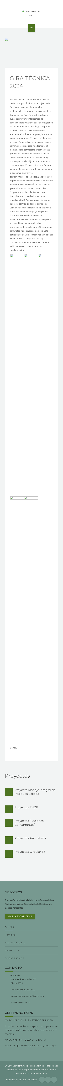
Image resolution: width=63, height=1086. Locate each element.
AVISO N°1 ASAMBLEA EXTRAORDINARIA (29, 1020)
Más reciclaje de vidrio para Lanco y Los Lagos (31, 1045)
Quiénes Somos (14, 958)
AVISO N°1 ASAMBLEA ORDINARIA (25, 1039)
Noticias (10, 935)
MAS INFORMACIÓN (20, 916)
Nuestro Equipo (15, 942)
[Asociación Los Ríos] (31, 13)
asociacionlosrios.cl (20, 1002)
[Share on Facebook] (13, 754)
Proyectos (12, 950)
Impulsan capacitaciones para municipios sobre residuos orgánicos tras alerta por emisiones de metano (31, 1030)
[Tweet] (20, 754)
